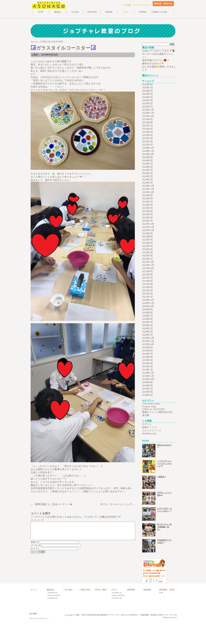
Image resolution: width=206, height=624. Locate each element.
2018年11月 (148, 376)
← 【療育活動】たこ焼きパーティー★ (51, 504)
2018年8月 (147, 385)
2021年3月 (147, 290)
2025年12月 (148, 110)
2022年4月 (147, 249)
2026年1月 (147, 106)
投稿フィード (149, 427)
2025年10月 (148, 116)
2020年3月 (147, 328)
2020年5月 (147, 322)
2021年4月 (147, 287)
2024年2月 (147, 179)
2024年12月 (148, 148)
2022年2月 (147, 255)
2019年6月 (147, 357)
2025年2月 (147, 141)
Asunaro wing (149, 406)
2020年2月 (147, 331)
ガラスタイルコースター (63, 48)
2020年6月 (147, 319)
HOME (40, 12)
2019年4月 (147, 363)
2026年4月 (147, 97)
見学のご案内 (101, 590)
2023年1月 (147, 220)
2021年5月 (147, 284)
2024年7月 (147, 163)
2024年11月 (148, 151)
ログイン (147, 424)
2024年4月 (147, 173)
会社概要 (33, 614)
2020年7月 (147, 315)
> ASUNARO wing (52, 593)
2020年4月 (147, 325)
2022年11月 (148, 227)
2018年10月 (148, 379)
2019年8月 (147, 350)
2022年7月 (147, 239)
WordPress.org (149, 433)
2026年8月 (147, 84)
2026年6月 (147, 90)
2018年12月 (148, 373)
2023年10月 (148, 192)
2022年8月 (147, 236)
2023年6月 (147, 205)
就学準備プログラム (153, 60)
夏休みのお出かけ (151, 63)
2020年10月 (148, 306)
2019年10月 (148, 344)
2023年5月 (147, 208)
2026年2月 (147, 103)
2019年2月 (147, 366)
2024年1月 (147, 182)
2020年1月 (147, 335)
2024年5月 (147, 170)
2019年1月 (147, 369)
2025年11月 (148, 113)
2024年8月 (147, 160)
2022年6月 (147, 243)
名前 (34, 542)
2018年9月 (147, 382)
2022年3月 (147, 252)
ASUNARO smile (151, 403)
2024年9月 (147, 157)
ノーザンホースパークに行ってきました (164, 463)
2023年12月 (148, 186)
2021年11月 (148, 265)
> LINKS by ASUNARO (53, 595)
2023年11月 (148, 189)
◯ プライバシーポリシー (142, 5)
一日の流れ (74, 12)
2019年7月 (147, 354)
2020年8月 (147, 312)
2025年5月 (147, 132)
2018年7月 (147, 388)
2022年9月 (147, 233)
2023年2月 (147, 217)
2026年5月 (147, 94)
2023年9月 (147, 195)
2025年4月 (147, 135)
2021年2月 (147, 293)
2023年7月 (147, 201)
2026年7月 (147, 87)
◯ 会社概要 (126, 5)
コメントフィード (151, 430)
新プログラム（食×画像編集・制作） (164, 526)
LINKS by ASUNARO (153, 409)
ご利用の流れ (91, 12)
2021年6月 (147, 281)
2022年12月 (148, 224)
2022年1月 (147, 258)
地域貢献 (108, 12)
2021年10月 (148, 268)
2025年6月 (147, 129)
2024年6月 (147, 167)
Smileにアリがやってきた (155, 50)
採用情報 (142, 12)
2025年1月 (147, 144)
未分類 (145, 415)
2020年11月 (148, 303)
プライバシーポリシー (39, 619)
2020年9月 (147, 309)
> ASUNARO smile (52, 598)
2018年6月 (147, 392)
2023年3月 (147, 214)
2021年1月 (147, 296)
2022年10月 (148, 230)
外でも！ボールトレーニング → (117, 504)
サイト (34, 548)
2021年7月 (147, 277)
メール (36, 545)
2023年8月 (147, 198)
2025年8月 (147, 122)
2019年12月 (148, 338)
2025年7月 (147, 125)
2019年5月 (147, 360)
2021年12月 (148, 262)
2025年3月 (147, 138)
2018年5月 (147, 395)
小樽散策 (160, 477)
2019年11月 (148, 341)
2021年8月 (147, 274)
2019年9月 (147, 347)
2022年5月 (147, 246)
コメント (37, 520)
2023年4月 (147, 211)
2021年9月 (147, 271)
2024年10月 (148, 154)
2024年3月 (147, 176)
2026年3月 (147, 100)
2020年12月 (148, 300)
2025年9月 (147, 119)
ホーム (33, 590)
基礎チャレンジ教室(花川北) (157, 412)
